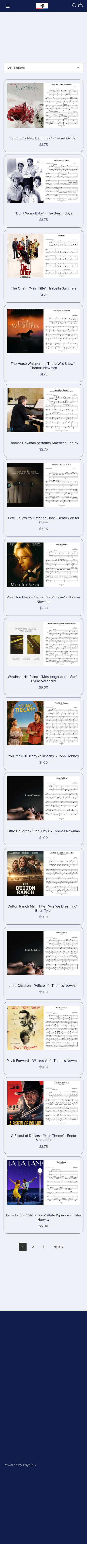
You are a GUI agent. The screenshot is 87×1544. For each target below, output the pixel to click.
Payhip (28, 1465)
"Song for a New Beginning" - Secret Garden (43, 138)
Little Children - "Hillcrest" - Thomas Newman (44, 985)
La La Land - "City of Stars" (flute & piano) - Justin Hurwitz (43, 1217)
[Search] (74, 5)
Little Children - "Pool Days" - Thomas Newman (43, 831)
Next (57, 1247)
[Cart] (82, 5)
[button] (35, 1465)
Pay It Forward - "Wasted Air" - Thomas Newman (44, 1061)
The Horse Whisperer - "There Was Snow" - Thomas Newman (44, 365)
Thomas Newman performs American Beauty (43, 443)
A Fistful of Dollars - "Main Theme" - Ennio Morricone (43, 1138)
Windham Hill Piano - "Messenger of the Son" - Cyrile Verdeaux (43, 679)
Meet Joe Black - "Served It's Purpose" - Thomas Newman (43, 599)
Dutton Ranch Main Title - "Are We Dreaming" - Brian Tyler (43, 908)
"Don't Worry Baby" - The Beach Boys (43, 213)
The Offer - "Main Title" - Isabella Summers (43, 288)
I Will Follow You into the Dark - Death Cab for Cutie (43, 520)
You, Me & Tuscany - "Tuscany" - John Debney (43, 756)
